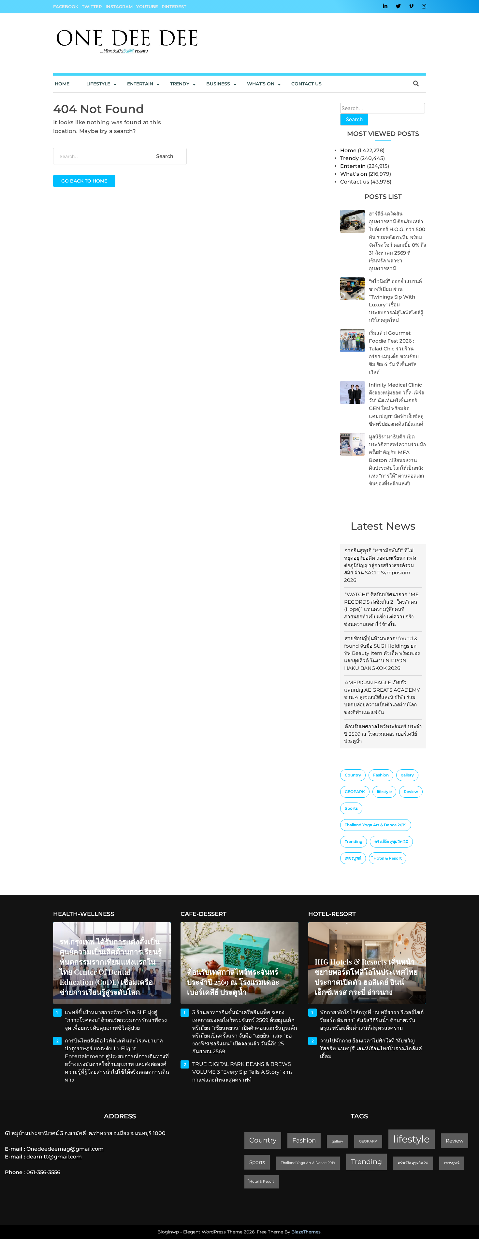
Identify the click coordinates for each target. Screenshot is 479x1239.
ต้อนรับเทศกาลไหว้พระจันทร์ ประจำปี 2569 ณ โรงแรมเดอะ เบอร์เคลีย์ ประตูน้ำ (383, 734)
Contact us (306, 84)
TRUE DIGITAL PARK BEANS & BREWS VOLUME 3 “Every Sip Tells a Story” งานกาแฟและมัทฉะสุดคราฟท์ (242, 1072)
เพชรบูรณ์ (353, 858)
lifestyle (384, 791)
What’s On (260, 84)
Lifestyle (98, 84)
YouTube (147, 6)
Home (62, 84)
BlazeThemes (306, 1231)
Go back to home (84, 181)
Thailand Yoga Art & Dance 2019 (376, 824)
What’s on (353, 174)
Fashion (381, 775)
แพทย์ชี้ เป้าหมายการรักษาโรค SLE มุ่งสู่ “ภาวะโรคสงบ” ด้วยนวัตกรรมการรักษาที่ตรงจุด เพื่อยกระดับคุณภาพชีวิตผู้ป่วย (116, 1020)
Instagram (119, 6)
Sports (351, 808)
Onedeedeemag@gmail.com (65, 1149)
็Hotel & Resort (387, 858)
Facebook (65, 6)
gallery (407, 775)
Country (353, 775)
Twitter (92, 6)
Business (218, 84)
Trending (353, 841)
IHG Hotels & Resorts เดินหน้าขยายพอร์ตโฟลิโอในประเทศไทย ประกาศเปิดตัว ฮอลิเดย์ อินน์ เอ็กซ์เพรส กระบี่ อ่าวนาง (366, 977)
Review (411, 791)
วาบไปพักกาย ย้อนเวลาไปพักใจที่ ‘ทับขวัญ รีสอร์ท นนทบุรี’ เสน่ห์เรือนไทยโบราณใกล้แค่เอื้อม (371, 1048)
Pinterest (174, 6)
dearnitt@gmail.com (54, 1157)
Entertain (140, 84)
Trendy (179, 84)
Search (354, 119)
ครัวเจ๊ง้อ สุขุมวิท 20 (391, 841)
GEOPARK (355, 791)
